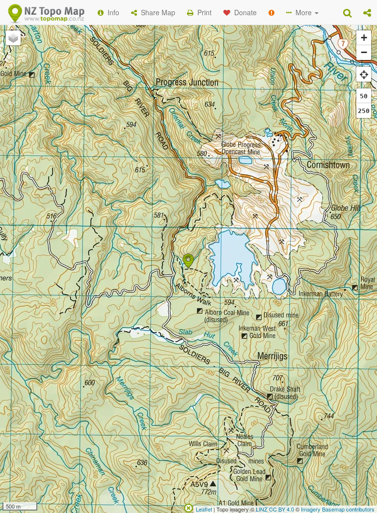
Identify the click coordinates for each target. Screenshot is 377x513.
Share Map (156, 12)
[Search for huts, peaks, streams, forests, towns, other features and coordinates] (347, 12)
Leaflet (204, 509)
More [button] (303, 12)
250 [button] (364, 110)
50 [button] (364, 96)
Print (202, 12)
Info (111, 12)
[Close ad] (188, 507)
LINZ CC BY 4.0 (275, 509)
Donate (243, 12)
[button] (367, 12)
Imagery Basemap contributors (338, 509)
